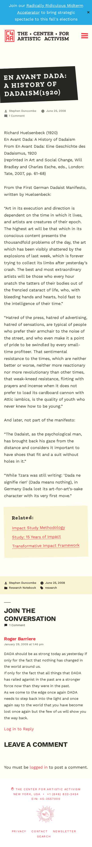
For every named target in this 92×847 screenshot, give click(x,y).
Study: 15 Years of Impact (36, 537)
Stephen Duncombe (22, 110)
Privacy (19, 831)
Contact (39, 831)
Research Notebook (22, 587)
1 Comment (17, 115)
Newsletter (64, 831)
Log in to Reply (19, 729)
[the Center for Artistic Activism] (1, 49)
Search (44, 836)
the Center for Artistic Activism (48, 789)
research (51, 587)
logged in (39, 767)
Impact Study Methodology (38, 528)
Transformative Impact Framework (45, 546)
